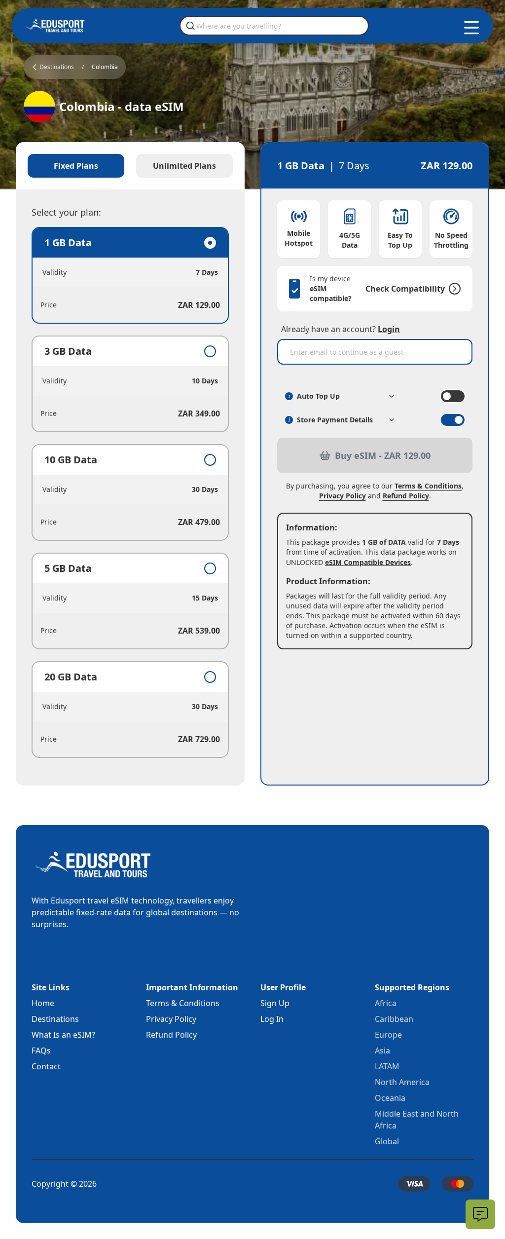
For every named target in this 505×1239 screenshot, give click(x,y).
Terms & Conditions (428, 485)
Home (43, 1003)
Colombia (105, 67)
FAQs (41, 1050)
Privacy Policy (342, 495)
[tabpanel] (130, 492)
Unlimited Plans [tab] (184, 165)
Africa (386, 1003)
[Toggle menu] (471, 28)
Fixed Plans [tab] (76, 165)
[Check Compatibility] (453, 289)
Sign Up (274, 1003)
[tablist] (130, 165)
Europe (388, 1034)
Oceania (390, 1097)
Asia (382, 1050)
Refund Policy (406, 495)
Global (387, 1141)
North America (402, 1082)
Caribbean (394, 1019)
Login (389, 329)
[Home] (55, 26)
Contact (46, 1066)
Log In (272, 1019)
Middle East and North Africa (417, 1119)
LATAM (387, 1066)
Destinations (55, 1019)
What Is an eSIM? (63, 1034)
